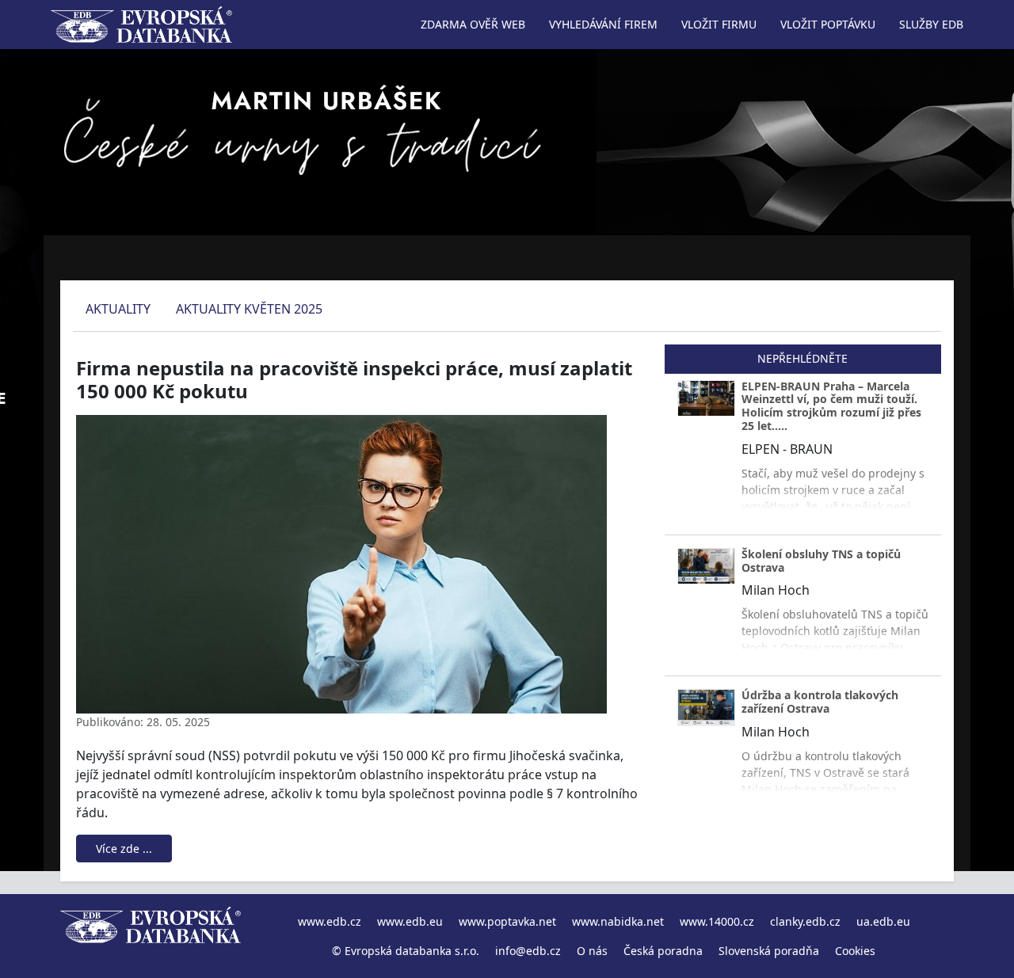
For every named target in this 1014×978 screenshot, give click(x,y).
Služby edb (931, 24)
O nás (592, 950)
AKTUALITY (118, 309)
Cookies (855, 950)
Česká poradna (663, 950)
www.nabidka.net (618, 921)
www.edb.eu (410, 921)
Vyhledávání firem (603, 24)
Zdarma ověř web (473, 24)
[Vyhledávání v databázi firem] (150, 936)
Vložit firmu (719, 24)
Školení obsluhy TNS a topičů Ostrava (821, 560)
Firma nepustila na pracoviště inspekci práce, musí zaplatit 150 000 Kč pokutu (354, 379)
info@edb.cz (528, 950)
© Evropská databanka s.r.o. (405, 950)
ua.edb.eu (883, 921)
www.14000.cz (717, 921)
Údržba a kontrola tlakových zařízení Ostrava (819, 701)
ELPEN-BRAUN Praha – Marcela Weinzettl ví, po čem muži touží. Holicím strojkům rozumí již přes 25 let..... (831, 406)
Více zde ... (124, 848)
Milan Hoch (775, 590)
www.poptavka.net (507, 921)
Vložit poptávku (827, 24)
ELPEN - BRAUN (787, 449)
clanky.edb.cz (805, 921)
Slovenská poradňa (769, 950)
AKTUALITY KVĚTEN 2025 (249, 309)
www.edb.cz (329, 921)
